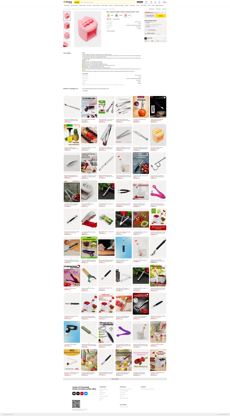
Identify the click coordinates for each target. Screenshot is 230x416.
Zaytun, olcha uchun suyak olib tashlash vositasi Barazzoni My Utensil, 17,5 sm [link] (123, 204)
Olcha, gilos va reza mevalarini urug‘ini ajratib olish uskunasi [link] (157, 373)
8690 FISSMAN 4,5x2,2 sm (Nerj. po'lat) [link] (106, 231)
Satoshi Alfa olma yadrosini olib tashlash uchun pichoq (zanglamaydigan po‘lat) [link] (140, 148)
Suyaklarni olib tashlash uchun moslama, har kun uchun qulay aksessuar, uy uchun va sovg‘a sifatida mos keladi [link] (158, 233)
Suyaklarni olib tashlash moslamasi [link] (157, 344)
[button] (110, 15)
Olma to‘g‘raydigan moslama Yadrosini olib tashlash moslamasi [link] (140, 233)
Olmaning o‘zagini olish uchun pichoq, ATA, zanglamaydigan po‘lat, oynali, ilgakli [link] (71, 261)
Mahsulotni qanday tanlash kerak (126, 389)
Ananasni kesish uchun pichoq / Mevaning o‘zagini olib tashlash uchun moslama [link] (71, 148)
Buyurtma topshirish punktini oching (147, 389)
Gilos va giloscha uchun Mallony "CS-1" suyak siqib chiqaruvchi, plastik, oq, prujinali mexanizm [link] (123, 289)
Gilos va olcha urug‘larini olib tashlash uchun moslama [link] (88, 120)
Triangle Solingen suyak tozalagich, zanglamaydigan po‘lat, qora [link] (157, 120)
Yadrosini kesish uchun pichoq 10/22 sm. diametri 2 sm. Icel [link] (140, 176)
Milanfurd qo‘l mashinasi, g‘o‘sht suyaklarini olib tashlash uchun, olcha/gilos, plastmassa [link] (139, 204)
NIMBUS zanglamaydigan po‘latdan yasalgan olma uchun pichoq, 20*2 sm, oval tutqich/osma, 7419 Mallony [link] (106, 176)
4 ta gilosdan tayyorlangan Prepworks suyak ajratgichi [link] (88, 233)
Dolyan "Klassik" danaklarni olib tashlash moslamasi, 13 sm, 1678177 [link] (123, 233)
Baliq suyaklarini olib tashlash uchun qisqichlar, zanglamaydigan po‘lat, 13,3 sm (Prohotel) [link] (71, 176)
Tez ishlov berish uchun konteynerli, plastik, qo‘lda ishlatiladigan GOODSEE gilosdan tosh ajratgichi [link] (89, 317)
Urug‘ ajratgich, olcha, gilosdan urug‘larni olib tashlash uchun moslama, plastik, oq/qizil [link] (89, 176)
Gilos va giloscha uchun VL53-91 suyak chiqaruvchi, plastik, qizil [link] (89, 148)
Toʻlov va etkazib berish (124, 390)
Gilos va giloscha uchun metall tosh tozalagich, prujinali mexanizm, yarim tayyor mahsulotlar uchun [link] (157, 176)
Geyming (101, 390)
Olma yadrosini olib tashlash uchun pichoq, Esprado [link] (139, 120)
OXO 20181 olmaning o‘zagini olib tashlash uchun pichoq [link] (122, 261)
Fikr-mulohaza (122, 392)
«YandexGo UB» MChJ (224, 414)
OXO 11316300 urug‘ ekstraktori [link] (70, 344)
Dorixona (101, 394)
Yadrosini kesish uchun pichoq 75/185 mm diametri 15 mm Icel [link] (71, 317)
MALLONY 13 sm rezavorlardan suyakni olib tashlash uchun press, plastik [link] (71, 373)
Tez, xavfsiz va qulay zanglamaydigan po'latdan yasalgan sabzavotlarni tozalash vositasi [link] (122, 317)
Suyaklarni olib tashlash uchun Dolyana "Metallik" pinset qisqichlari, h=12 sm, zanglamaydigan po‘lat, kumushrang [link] (123, 148)
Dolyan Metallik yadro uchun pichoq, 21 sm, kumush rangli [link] (106, 204)
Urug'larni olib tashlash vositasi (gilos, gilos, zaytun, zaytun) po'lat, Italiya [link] (71, 204)
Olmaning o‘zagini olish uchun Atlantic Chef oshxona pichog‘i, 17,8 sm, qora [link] (106, 373)
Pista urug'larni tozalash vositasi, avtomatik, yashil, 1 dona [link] (157, 148)
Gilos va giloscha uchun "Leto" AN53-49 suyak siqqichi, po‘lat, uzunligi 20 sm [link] (106, 120)
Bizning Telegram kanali (124, 398)
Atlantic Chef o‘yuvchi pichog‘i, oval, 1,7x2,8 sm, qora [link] (105, 289)
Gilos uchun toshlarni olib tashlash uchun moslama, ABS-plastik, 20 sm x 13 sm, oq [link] (123, 176)
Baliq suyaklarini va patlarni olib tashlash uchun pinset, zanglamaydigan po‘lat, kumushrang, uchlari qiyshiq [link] (106, 261)
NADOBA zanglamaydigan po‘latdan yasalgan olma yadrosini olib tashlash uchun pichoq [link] (71, 120)
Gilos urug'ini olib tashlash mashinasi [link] (140, 260)
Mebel (101, 399)
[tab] (66, 5)
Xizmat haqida (122, 394)
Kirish (164, 2)
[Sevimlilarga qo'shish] (78, 97)
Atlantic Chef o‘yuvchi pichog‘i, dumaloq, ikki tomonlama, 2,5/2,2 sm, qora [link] (71, 232)
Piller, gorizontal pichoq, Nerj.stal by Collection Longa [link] (88, 289)
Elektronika (102, 398)
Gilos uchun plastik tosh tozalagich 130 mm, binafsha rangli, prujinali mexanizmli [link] (123, 345)
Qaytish (121, 396)
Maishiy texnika (102, 392)
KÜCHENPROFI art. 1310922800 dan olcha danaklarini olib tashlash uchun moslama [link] (106, 148)
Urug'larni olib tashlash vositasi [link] (70, 288)
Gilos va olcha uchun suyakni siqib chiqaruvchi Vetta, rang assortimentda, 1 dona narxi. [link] (158, 204)
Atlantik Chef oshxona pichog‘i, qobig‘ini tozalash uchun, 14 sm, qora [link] (158, 317)
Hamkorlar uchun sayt (124, 406)
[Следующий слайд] (101, 29)
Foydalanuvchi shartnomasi (8, 414)
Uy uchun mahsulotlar (104, 396)
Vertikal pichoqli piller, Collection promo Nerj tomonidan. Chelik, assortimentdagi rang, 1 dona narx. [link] (89, 345)
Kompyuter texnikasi (103, 389)
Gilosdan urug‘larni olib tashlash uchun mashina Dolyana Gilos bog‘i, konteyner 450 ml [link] (140, 345)
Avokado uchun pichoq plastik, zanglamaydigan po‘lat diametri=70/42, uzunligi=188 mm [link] (158, 260)
